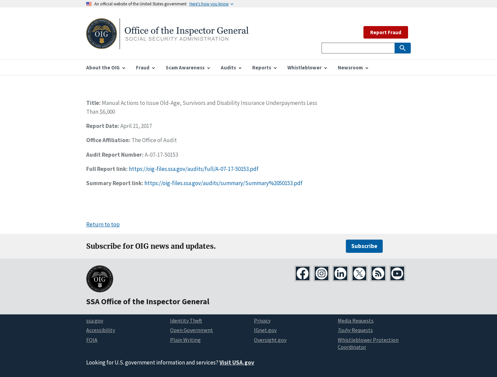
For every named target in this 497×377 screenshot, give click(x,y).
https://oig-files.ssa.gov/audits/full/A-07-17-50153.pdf (194, 169)
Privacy (262, 320)
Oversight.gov (270, 339)
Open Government (191, 330)
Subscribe (364, 246)
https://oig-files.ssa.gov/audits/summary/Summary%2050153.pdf (223, 183)
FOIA (91, 339)
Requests (355, 330)
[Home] (167, 45)
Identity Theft (186, 320)
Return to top (103, 224)
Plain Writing (185, 339)
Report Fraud (385, 32)
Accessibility (100, 330)
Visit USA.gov (236, 362)
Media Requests (356, 320)
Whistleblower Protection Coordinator (368, 343)
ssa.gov (94, 320)
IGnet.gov (265, 330)
